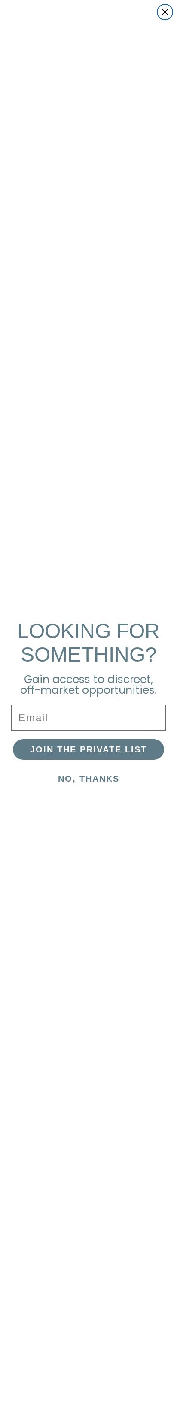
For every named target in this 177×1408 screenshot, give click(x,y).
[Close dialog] (165, 12)
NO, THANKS (88, 778)
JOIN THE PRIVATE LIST (88, 749)
